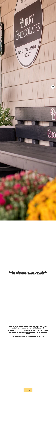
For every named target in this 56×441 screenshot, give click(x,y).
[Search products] (53, 87)
